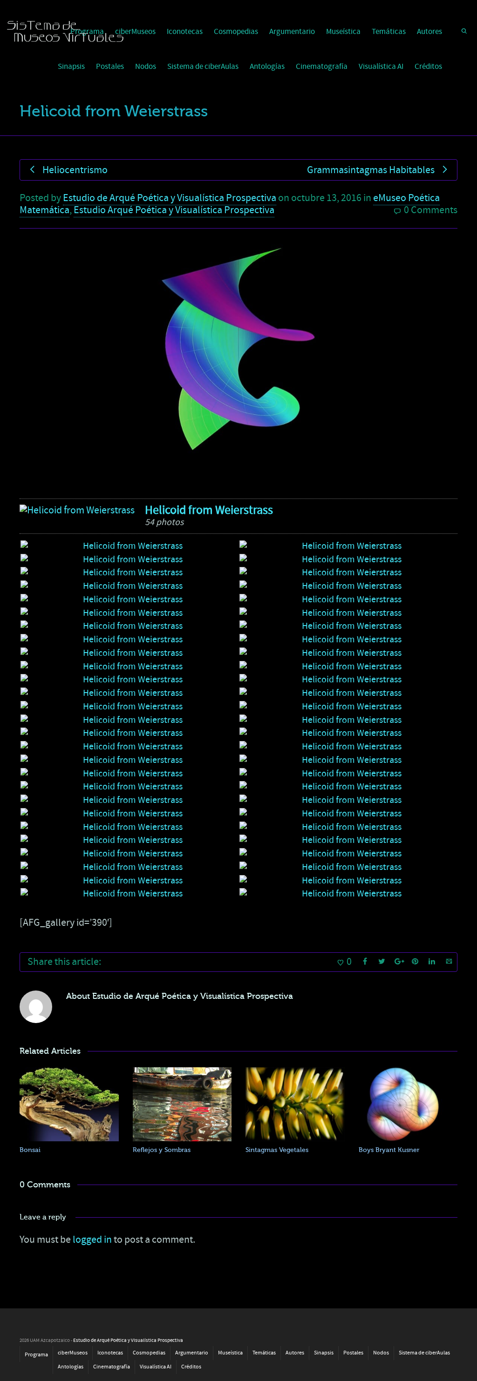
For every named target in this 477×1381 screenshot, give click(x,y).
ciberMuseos (135, 32)
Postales (110, 66)
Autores (429, 32)
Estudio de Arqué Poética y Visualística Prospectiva (169, 198)
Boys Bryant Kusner (389, 1149)
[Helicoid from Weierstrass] (77, 510)
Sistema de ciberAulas (202, 66)
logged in (92, 1239)
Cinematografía (322, 66)
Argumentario (292, 32)
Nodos (145, 66)
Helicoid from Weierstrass (209, 510)
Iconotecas (185, 32)
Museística (343, 32)
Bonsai (30, 1149)
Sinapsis (71, 66)
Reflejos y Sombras (162, 1149)
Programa (36, 1354)
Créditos (428, 66)
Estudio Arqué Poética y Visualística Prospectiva (174, 210)
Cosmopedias (236, 32)
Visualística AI (381, 66)
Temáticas (389, 32)
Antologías (267, 66)
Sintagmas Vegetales (276, 1149)
